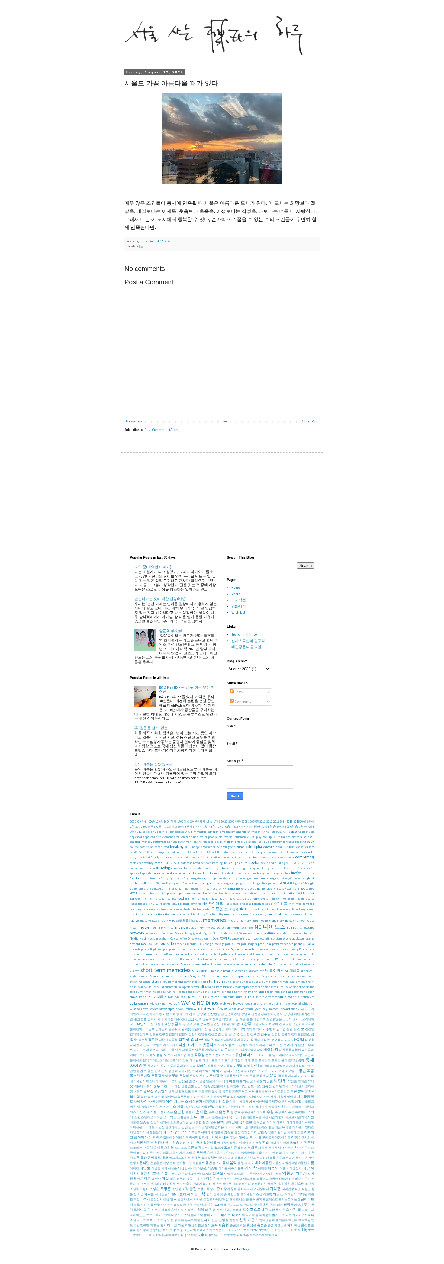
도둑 (149, 1055)
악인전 (160, 1127)
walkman (161, 1003)
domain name (138, 868)
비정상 (217, 1097)
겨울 (242, 1019)
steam (310, 976)
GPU (283, 883)
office (183, 938)
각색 (185, 1014)
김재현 (295, 1034)
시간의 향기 (277, 1117)
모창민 (300, 1071)
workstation (185, 1009)
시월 (310, 1117)
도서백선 (238, 600)
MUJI (171, 928)
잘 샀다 (156, 1179)
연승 (175, 1143)
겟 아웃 (233, 1019)
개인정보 (140, 1019)
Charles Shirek (199, 852)
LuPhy (219, 914)
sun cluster (231, 982)
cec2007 (135, 852)
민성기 (194, 1081)
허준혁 (183, 1225)
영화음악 (276, 1143)
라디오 (283, 1055)
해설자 (283, 1220)
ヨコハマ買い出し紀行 (265, 1230)
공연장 (215, 1024)
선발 (211, 1107)
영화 (265, 1143)
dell (226, 863)
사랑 (260, 1097)
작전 (147, 1179)
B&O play (256, 837)
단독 (172, 1050)
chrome (280, 852)
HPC (311, 889)
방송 (207, 1086)
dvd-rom (203, 868)
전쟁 (163, 1184)
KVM (291, 904)
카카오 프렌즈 (203, 1199)
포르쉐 (237, 1210)
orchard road (138, 944)
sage (256, 959)
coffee (253, 857)
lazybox (141, 909)
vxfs (152, 1003)
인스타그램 (188, 1174)
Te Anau (210, 987)
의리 (247, 1163)
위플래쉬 (240, 1158)
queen (148, 954)
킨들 (150, 1205)
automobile (242, 837)
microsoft (234, 921)
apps (146, 837)
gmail (202, 883)
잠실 (165, 1179)
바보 (232, 1081)
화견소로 (280, 1225)
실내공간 (196, 1122)
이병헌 (155, 1168)
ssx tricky (261, 976)
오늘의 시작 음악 (302, 1143)
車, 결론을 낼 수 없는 (151, 728)
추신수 (138, 1199)
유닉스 (251, 1158)
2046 (303, 821)
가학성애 (176, 1014)
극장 (204, 1029)
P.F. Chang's (206, 944)
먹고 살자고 (224, 1071)
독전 (190, 1055)
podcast (202, 949)
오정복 (169, 1148)
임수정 (267, 1174)
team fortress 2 (225, 987)
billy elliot (227, 842)
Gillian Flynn (164, 883)
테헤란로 (226, 1205)
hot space (278, 889)
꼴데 (237, 1040)
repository (296, 954)
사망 (273, 1097)
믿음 (202, 1081)
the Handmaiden (215, 992)
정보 (235, 1184)
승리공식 (235, 1117)
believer (167, 842)
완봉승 (289, 1148)
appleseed (136, 837)
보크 (188, 1091)
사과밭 (251, 1097)
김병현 (202, 1034)
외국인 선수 (154, 1153)
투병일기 (297, 1205)
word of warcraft (153, 1009)
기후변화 (269, 1029)
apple (292, 832)
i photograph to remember (183, 893)
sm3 (149, 976)
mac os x (236, 914)
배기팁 (225, 1086)
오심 (149, 1148)
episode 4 (135, 873)
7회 (309, 827)
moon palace (306, 921)
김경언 (309, 1029)
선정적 (233, 1107)
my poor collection (218, 928)
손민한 (179, 1112)
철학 (216, 1194)
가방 (159, 1014)
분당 (301, 1091)
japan (215, 899)
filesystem (278, 873)
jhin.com (276, 899)
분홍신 (309, 1091)
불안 (144, 1097)
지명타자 (263, 1189)
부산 (268, 1091)
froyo (186, 878)
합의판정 (265, 1220)
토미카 (254, 1205)
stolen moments (140, 982)
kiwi (235, 904)
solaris (184, 976)
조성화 (144, 1189)
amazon (213, 832)
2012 (269, 821)
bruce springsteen (224, 847)
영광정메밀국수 (227, 1143)
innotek (274, 893)
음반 (208, 1163)
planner (181, 949)
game (208, 878)
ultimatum (227, 997)
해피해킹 (304, 1220)
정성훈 (271, 1184)
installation (287, 893)
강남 (237, 1014)
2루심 (310, 821)
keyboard (184, 904)
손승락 (190, 1112)
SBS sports (280, 959)
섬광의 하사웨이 (257, 1107)
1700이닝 (183, 821)
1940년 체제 (198, 821)
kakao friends (138, 904)
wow (224, 1009)
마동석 (228, 1066)
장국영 (181, 1179)
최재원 (302, 1194)
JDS (244, 899)
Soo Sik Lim (204, 976)
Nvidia (134, 938)
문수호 (244, 1076)
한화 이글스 (248, 1220)
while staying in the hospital (282, 1003)
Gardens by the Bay (235, 878)
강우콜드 (267, 1014)
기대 (228, 1029)
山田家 (147, 1235)
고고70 (286, 1019)
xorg (244, 1009)
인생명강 (175, 1174)
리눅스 (184, 1066)
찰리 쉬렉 (187, 1194)
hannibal (204, 889)
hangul (193, 889)
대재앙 (265, 1050)
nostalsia (283, 933)
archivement (182, 837)
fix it (304, 873)
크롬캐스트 (270, 1199)
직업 (297, 1189)
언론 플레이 (164, 1137)
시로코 (289, 1117)
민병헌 (183, 1081)
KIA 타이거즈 (212, 904)
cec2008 (145, 852)
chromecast (293, 852)
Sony (193, 976)
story (155, 982)
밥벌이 (199, 1086)
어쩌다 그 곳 (295, 1132)
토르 (236, 1205)
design (233, 863)
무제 (236, 1076)
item (193, 899)
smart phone (161, 976)
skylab (134, 976)
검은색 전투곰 (211, 1019)
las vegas (308, 904)
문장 (259, 1076)
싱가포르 (245, 1122)
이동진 (267, 1163)
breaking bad (180, 847)
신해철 (184, 1122)
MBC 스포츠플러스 (182, 921)
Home (222, 421)
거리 (160, 1019)
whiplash (308, 1003)
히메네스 (203, 1230)
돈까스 (210, 1055)
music (180, 927)
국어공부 (149, 1029)
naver (250, 928)
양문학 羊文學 (170, 631)
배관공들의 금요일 (246, 647)
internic (147, 899)
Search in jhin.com (245, 635)
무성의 (184, 1076)
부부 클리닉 (256, 1091)
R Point (170, 954)
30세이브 (171, 827)
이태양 (304, 1168)
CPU (165, 863)
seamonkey (162, 964)
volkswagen (139, 1003)
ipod (180, 899)
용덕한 (201, 1153)
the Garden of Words (297, 987)
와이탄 (262, 1148)
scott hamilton (298, 959)
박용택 (138, 1086)
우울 (259, 1153)
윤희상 (164, 1163)
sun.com (245, 982)
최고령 (267, 1194)
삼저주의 (209, 1101)
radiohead (182, 954)
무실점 (214, 1076)
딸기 (275, 1055)
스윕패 (145, 1117)
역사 (133, 1143)
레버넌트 (196, 1060)
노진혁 (240, 1045)
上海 (304, 1230)
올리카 (218, 1148)
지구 (253, 1189)
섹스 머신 (136, 1112)
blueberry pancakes (282, 842)
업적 (202, 1137)
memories (215, 920)
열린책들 (210, 1143)
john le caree (306, 899)
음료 (202, 1163)
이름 (310, 1163)
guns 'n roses (168, 889)
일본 (216, 1174)
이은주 (239, 1168)
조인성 (176, 1189)
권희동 (186, 1029)
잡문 (173, 1179)
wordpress (170, 1009)
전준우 (171, 1184)
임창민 (288, 1173)
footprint (142, 878)
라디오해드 (296, 1055)
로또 (254, 1060)
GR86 (290, 883)
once (198, 938)
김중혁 (173, 1040)
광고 (239, 1024)
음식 (225, 1163)
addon (161, 832)
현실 (201, 1225)
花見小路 (243, 1235)
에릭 (218, 1137)
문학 (273, 1076)
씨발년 (261, 1122)
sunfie (266, 982)
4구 (241, 827)
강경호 (228, 1014)
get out (302, 878)
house (304, 889)
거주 (177, 1019)
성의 (281, 1107)
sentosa (211, 964)
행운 (156, 1225)
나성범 (297, 1040)
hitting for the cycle (243, 889)
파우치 (156, 1210)
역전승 (149, 1143)
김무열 (163, 1034)
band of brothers (291, 837)
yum (269, 1009)
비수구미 (206, 1097)
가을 (165, 1014)
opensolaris (237, 938)
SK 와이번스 (274, 971)
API (285, 832)
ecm (230, 868)
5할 (287, 827)
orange (310, 938)
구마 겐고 (278, 1024)
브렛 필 (159, 1097)
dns (311, 863)
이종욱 (273, 1168)
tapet (185, 987)
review (147, 959)
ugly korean (211, 997)
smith (174, 976)
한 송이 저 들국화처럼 (185, 1220)
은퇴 (172, 1163)
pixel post (162, 949)
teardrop (240, 987)
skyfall (310, 971)
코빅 (232, 1199)
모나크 (282, 1071)
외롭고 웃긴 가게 (174, 1153)
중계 (227, 1189)
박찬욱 (166, 1086)
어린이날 (281, 1132)
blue (266, 842)
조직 (185, 1189)
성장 (288, 1107)
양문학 (218, 1132)
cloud (171, 857)
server (240, 964)
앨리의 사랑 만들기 (149, 1132)
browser (206, 847)
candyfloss (270, 847)
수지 (285, 1112)
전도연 (283, 1179)
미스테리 (152, 1081)
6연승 (294, 827)
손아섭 (213, 1112)
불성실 (135, 1097)
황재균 (147, 1230)
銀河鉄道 (271, 1235)
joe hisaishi (290, 899)
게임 (225, 1019)
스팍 (208, 1117)
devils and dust (271, 863)
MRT (164, 928)
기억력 (250, 1029)
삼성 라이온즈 (177, 1101)
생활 (298, 1101)
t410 (141, 987)
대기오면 (234, 1050)
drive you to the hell (184, 868)
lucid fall (191, 914)
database (186, 863)
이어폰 (222, 1168)
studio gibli (199, 982)
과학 (223, 1024)
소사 (146, 1112)
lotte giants (170, 914)
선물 (204, 1107)
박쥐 (146, 1086)
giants (151, 883)
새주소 (276, 1101)
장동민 (190, 1179)
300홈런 (159, 827)
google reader (248, 883)
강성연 (255, 1014)
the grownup (196, 992)
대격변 (215, 1050)
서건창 (154, 1107)
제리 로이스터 (294, 1184)
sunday (256, 982)
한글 (214, 1220)
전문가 (305, 1179)
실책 (220, 1122)
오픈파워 (207, 1148)
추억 (146, 1199)
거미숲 (168, 1019)
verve (268, 997)
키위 (143, 1205)
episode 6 (147, 873)
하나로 (286, 1215)
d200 (177, 863)
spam (232, 976)
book (310, 842)
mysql (235, 928)
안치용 (219, 1127)
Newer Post (135, 421)
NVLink (144, 938)
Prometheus (306, 949)
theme (248, 992)
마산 (255, 1066)
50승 (264, 827)
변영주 (138, 1091)
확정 (297, 1225)
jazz (238, 899)
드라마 (260, 1055)
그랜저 (196, 1029)
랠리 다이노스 (152, 1060)
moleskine (291, 921)
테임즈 (213, 1204)
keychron (196, 904)
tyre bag (180, 997)
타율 (157, 1205)
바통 (239, 1081)
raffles (194, 954)
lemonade (203, 909)
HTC (132, 893)
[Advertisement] (222, 504)
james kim (204, 899)
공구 (189, 1024)
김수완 (266, 1034)
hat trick (216, 889)
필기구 (277, 1215)
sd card (145, 964)
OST (157, 944)
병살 (150, 1091)
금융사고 (218, 1029)
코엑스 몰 (242, 1199)
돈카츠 (220, 1055)
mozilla (155, 928)
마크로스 (308, 1066)
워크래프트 (176, 1158)
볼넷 (215, 1091)
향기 (163, 1225)
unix (251, 997)
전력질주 (295, 1179)
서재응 (188, 1107)
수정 (278, 1112)
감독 (192, 1014)
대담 (257, 1050)
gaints (199, 878)
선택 (242, 1107)
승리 (225, 1117)
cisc (303, 852)
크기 (259, 1199)
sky (303, 971)
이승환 (212, 1168)
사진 (152, 1101)
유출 (272, 1158)
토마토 (244, 1205)
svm (292, 982)
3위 (213, 827)
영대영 (243, 1143)
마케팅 (296, 1066)
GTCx (306, 883)
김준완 (153, 1040)
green (298, 883)
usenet (259, 997)
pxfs (132, 954)
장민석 (200, 1179)
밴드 (250, 1086)
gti (312, 883)
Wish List (238, 612)
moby (280, 921)
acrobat (147, 832)
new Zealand (176, 933)
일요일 (238, 1174)
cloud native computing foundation (198, 857)
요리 (189, 1153)
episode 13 (307, 868)
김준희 (163, 1040)
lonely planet (290, 909)
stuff (211, 981)
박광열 (248, 1081)
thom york (273, 992)
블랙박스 (171, 1097)
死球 (194, 1235)
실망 (205, 1122)
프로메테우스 (171, 1215)
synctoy (300, 982)
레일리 (239, 1060)
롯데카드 (154, 1066)
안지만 (209, 1127)
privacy (293, 949)
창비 (198, 1194)
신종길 (145, 1122)
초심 (259, 1194)
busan (240, 847)
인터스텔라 (204, 1174)
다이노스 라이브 (144, 1050)
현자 (207, 1225)
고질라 (158, 1024)
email (259, 868)
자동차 (301, 1174)
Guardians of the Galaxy (145, 889)
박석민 (302, 1081)
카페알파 (219, 1199)
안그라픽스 (172, 1127)
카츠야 (188, 1199)
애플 (271, 1127)
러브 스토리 (171, 1060)
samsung (267, 959)
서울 (140, 246)
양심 (237, 1132)
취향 (166, 1199)
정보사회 (245, 1184)
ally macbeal (199, 832)
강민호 (246, 1014)
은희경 (193, 1163)
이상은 (172, 1168)
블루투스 (184, 1097)
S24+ (235, 959)
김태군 (197, 1040)
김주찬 (142, 1040)
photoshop (136, 949)
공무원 (205, 1024)
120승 (159, 821)
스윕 (137, 1117)
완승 (297, 1148)
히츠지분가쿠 (218, 1230)
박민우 (280, 1081)
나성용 (309, 1040)
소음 (170, 1112)
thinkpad (260, 992)
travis (142, 997)
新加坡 (156, 1235)
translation (307, 992)
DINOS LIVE (298, 863)
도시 (174, 1055)
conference (136, 863)
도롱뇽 (158, 1055)
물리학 (282, 1076)
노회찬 (250, 1045)
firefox (296, 873)
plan (172, 949)
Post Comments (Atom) (162, 430)
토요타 (264, 1205)
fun (192, 878)
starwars (300, 976)
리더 (193, 1066)
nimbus (225, 933)
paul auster (232, 944)
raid (201, 954)
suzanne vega (280, 982)
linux (248, 909)
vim (274, 997)
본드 (201, 1091)
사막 (267, 1097)
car (280, 847)
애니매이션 (239, 1127)
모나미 (273, 1071)
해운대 (293, 1220)
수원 (270, 1112)
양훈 (271, 1132)
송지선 (245, 1112)
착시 (158, 1194)
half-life (183, 889)
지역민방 (288, 1189)
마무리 (238, 1066)
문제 (266, 1076)
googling (262, 883)
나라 (288, 1040)
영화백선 (238, 606)
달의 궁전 (188, 1050)
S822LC (243, 959)
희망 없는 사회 (186, 1230)
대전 (274, 1050)
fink (287, 873)
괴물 (255, 1024)
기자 (259, 1029)
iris (187, 899)
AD (154, 832)
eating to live (218, 868)
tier (283, 992)
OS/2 (151, 944)
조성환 (154, 1189)
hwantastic (157, 893)
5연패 (280, 827)
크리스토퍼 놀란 (289, 1199)
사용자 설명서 (286, 1097)
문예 (252, 1076)
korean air (268, 904)
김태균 (208, 1040)
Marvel (135, 921)
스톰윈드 (183, 1117)
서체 (197, 1107)
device (254, 863)
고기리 (296, 1019)
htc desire (142, 893)
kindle (228, 904)
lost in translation (142, 914)
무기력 (145, 1076)
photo (308, 944)
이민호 (145, 1168)
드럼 (268, 1055)
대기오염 (247, 1050)
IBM (205, 893)
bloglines (257, 842)
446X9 (234, 827)
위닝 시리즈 (226, 1158)
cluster (225, 857)
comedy (277, 857)
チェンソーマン (238, 1230)
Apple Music (306, 832)
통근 (273, 1205)
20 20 (224, 821)
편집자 (227, 1210)
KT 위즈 (281, 904)
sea (153, 964)
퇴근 (280, 1205)
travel (134, 997)
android (241, 832)
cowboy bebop (153, 863)
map (311, 914)
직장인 (305, 1189)
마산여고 (266, 1066)
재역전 (228, 1179)
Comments (242, 702)
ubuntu (191, 997)
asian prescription (202, 837)
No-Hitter (269, 933)
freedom (155, 878)
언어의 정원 (180, 1137)
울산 (143, 1158)
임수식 (257, 1174)
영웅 (258, 1143)
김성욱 (233, 1034)
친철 (180, 1199)
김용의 (285, 1034)
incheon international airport (249, 893)
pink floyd (149, 949)
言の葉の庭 (257, 1235)
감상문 (201, 1014)
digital (286, 863)
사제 (137, 1101)
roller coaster (186, 959)
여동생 (279, 1137)
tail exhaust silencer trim (165, 987)
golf (209, 883)
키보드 (135, 1205)
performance (280, 944)
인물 (164, 1174)
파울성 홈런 (169, 1210)
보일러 (179, 1091)
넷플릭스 (209, 1045)
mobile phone (267, 921)
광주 (247, 1024)
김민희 (193, 1034)
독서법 (182, 1055)
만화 (165, 1071)
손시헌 (201, 1112)
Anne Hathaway (272, 832)
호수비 (216, 1225)
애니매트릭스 (258, 1127)
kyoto (298, 904)
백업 (243, 1086)
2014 (283, 821)
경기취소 (263, 1019)
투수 (307, 1205)
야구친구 (194, 1132)
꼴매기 (245, 1040)
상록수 (234, 1101)
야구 (166, 1132)
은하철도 (182, 1163)
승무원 (257, 1117)
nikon (215, 933)
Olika (191, 938)
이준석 (284, 1168)
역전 (140, 1143)
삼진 (219, 1101)
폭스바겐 (289, 1210)
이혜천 (142, 1174)
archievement (164, 837)
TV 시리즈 (159, 997)
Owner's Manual (186, 944)
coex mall (243, 857)
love (182, 914)
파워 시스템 (185, 1210)
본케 (208, 1091)
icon (215, 893)
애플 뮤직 (281, 1127)
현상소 (192, 1225)
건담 (191, 1019)
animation (254, 832)
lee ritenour (176, 909)
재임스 (237, 1179)
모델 (291, 1071)
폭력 (278, 1210)
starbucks (286, 976)
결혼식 (251, 1019)
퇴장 (287, 1205)
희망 (172, 1230)
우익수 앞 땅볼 (272, 1153)
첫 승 (223, 1194)
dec (203, 863)
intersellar (159, 899)
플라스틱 (197, 1215)
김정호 (305, 1034)
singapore (199, 971)
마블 (247, 1066)
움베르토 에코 (158, 1158)
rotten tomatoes (204, 959)
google (218, 883)
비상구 (195, 1097)
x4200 (232, 1009)
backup (267, 837)
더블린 (296, 1050)
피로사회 (238, 1215)
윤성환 (154, 1163)
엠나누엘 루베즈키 (261, 1137)
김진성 (184, 1040)
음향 (241, 1163)
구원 (289, 1024)
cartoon (289, 847)
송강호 (235, 1112)
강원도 (278, 1014)
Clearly (155, 857)
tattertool (193, 987)
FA (221, 873)
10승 (152, 821)
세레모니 (298, 1107)
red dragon (283, 954)
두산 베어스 (244, 1055)
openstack (252, 938)
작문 (140, 1179)
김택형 (228, 1040)
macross (288, 914)
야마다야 (207, 1132)
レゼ (284, 1230)
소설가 (161, 1112)
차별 (140, 1194)
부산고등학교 (281, 1091)
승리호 (247, 1117)
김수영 (255, 1034)
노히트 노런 (274, 1045)
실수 (213, 1122)
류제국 (174, 1066)
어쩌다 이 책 (147, 1137)
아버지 (309, 1122)
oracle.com (298, 938)
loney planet (306, 909)
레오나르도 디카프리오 (218, 1060)
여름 (288, 1137)
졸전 (193, 1189)
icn (210, 893)
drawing (163, 868)
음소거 (217, 1163)
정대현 (226, 1184)
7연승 (303, 827)
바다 (225, 1081)
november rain (305, 933)
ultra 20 (241, 997)
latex (133, 909)
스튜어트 (197, 1117)
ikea (221, 893)
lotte (159, 914)
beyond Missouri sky (206, 842)
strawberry (167, 982)
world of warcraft (207, 1009)
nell (289, 928)
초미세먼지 (248, 1194)
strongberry (183, 982)
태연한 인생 (191, 1205)
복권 (194, 1091)
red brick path (218, 954)
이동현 (302, 1163)
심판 (235, 1122)
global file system (185, 883)
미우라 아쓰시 (168, 1081)
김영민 (276, 1034)
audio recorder (224, 837)
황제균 (157, 1230)
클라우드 (307, 1199)
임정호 (277, 1174)
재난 (220, 1179)
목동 (310, 1071)
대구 (224, 1050)
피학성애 (265, 1215)
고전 (150, 1024)
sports (249, 976)
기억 (242, 1029)
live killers (259, 909)
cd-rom (309, 847)
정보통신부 (259, 1184)
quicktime (159, 954)
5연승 (272, 827)
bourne (134, 847)
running (225, 959)
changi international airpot (172, 852)
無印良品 (211, 1235)
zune (294, 1009)
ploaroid (191, 949)
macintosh (274, 914)
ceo (153, 852)
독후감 (199, 1055)
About (235, 594)
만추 (158, 1071)
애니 (228, 1127)
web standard (254, 1003)
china (237, 852)
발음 (184, 1086)
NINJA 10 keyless (241, 933)
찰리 (175, 1194)
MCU (199, 921)
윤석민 (145, 1163)
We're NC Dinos (199, 1003)
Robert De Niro (168, 959)
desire (243, 863)
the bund (278, 987)
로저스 (275, 1060)
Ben (174, 842)
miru (254, 921)
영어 (252, 1143)
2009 (245, 821)
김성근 (223, 1034)
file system (264, 873)
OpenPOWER (221, 938)
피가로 (226, 1215)
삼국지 (160, 1101)
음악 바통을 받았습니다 (153, 764)
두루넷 (229, 1055)
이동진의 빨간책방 (284, 1163)
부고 (245, 1091)
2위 (132, 827)
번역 (275, 1086)
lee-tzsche (190, 909)
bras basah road (158, 847)
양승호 (229, 1132)
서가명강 (143, 1107)
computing (304, 857)
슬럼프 (216, 1117)
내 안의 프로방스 (151, 1045)
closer (163, 857)
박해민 (176, 1086)
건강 (184, 1019)
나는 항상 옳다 (274, 1040)
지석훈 (275, 1189)
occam (154, 938)
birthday (239, 842)
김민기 (173, 1034)
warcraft (174, 1003)
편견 (219, 1210)
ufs (200, 997)
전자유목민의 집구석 (248, 641)
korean (256, 904)
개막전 (305, 1014)
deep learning (214, 863)
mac (227, 914)
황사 (140, 1230)
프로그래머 (154, 1215)
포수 (246, 1210)
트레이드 (140, 1210)
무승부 (194, 1076)
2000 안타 (234, 821)
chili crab (227, 852)
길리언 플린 (284, 1029)
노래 (221, 1045)
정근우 (216, 1184)
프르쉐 (185, 1215)
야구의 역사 (179, 1132)
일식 (230, 1174)
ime (227, 893)
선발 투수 (221, 1107)
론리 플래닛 (289, 1060)
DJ (307, 863)
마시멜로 (279, 1066)
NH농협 (190, 933)
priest (285, 949)
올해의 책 (244, 1148)
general (264, 878)
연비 (168, 1143)
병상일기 (161, 1091)
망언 (171, 1071)
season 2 (176, 964)
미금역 (292, 1076)
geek (255, 878)
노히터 (260, 1045)
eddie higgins (241, 868)
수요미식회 (258, 1112)
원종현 (195, 1158)
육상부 (299, 1158)
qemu (139, 954)
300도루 (148, 827)
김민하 (183, 1034)
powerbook (251, 949)
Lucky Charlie (206, 914)
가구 (307, 1009)
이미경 (134, 1168)
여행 (294, 1137)
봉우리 (226, 1091)
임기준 (248, 1174)
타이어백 (167, 1205)
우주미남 (289, 1153)
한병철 (224, 1220)
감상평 (212, 1014)
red (206, 954)
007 (132, 821)
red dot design (236, 954)
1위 (215, 821)
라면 (307, 1055)
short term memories (165, 970)
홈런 (225, 1225)
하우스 (155, 1220)
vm (312, 997)
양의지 (252, 1132)
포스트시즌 (259, 1210)
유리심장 (263, 1158)
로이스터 (264, 1060)
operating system (271, 938)
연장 (183, 1143)
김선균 (212, 1034)
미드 (307, 1076)
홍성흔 (262, 1225)
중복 (234, 1189)
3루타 (188, 827)
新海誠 (166, 1235)
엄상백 (193, 1137)
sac (250, 959)
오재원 (158, 1148)
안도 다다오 (196, 1127)
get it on (292, 878)
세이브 (309, 1107)
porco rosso (214, 949)
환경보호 (307, 1225)
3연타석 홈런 (201, 827)
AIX (187, 832)
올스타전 (230, 1148)
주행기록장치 (207, 1189)
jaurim (224, 899)
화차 (290, 1225)
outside (167, 944)
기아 (235, 1029)
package (219, 944)
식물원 (134, 1122)
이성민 (183, 1168)
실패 (228, 1122)
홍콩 (271, 1225)
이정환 (262, 1168)
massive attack (149, 921)
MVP (202, 928)
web (223, 1003)
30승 (181, 827)
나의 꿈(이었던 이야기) (152, 567)
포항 (272, 1210)
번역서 (283, 1086)
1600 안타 (170, 821)
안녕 (184, 1127)
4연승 (248, 827)
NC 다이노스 (270, 927)
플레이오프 (212, 1215)
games (217, 878)
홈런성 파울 (238, 1225)
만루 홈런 (147, 1071)
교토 (262, 1024)
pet (291, 944)
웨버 (214, 1158)
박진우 (155, 1086)
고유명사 (140, 1024)
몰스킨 (135, 1076)
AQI (152, 837)
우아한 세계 (228, 1153)
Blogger (247, 1249)
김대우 (144, 1034)
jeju (249, 899)
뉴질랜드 (300, 1045)
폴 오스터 (304, 1210)
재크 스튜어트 (258, 1179)
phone (298, 944)
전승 (146, 1184)
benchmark (185, 842)
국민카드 (298, 1024)
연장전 (190, 1143)
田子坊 (222, 1235)
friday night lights (172, 878)
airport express (175, 832)
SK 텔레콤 (292, 971)
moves (134, 928)
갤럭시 (152, 1019)
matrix (163, 921)
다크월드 (162, 1050)
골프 (178, 1024)
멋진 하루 (240, 1071)
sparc (240, 976)
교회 (268, 1024)
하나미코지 (299, 1215)
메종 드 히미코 (258, 1071)
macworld (301, 914)
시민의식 (301, 1117)
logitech (271, 909)
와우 (254, 1148)
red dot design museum (260, 954)
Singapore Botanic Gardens (226, 971)
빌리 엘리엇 (238, 1097)
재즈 (246, 1179)
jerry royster (261, 899)
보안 (171, 1091)
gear (250, 878)
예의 (286, 1143)
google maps (231, 883)
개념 (297, 1014)
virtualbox (285, 997)
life (241, 909)
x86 (239, 1009)
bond (303, 842)
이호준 (154, 1173)
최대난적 (291, 1194)
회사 (165, 1230)
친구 (173, 1199)
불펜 (150, 1097)
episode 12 (294, 868)
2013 (276, 821)
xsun (250, 1009)
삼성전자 (195, 1101)
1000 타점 (141, 821)
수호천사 (301, 1112)
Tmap (289, 992)
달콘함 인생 (203, 1050)
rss (217, 959)
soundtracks (220, 976)
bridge (196, 847)
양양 (244, 1132)
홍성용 (251, 1225)
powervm (275, 949)
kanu (151, 904)
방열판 (215, 1086)
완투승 (305, 1148)
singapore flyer (255, 971)
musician (192, 928)
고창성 (169, 1024)
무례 (175, 1076)
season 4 (200, 964)
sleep (142, 976)
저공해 (273, 1179)
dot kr (151, 868)
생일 (291, 1101)
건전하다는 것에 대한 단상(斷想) (160, 599)
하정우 (165, 1220)
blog (248, 842)
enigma (268, 868)
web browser (235, 1003)
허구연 (172, 1225)
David (196, 863)
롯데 (301, 1060)
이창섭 (293, 1168)
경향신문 (276, 1019)
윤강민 (309, 1158)
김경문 (298, 1029)
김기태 (134, 1034)
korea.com (245, 904)
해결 (275, 1220)
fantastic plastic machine (240, 873)
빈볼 (226, 1097)
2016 (296, 821)
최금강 (278, 1194)
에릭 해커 (230, 1137)
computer (288, 857)
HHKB (226, 889)
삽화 (225, 1101)
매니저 (179, 1071)
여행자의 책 (306, 1137)
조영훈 (165, 1189)
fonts (311, 873)
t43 (146, 987)
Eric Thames (211, 873)
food (132, 878)
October (174, 938)
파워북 (199, 1210)
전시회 (154, 1184)
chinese (246, 852)
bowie (143, 847)
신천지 (154, 1122)
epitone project (177, 873)
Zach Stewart (281, 1009)
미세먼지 (140, 1081)
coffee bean (265, 857)
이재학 (250, 1168)
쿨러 (252, 1199)
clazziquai (143, 857)
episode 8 (160, 873)
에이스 (244, 1137)
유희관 (290, 1158)
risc (155, 959)
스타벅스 (170, 1117)
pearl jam (264, 944)
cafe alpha (254, 847)
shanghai (267, 964)
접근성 (207, 1184)
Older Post (310, 421)
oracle (287, 938)
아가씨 (271, 1122)
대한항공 (285, 1050)
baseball (308, 837)
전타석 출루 (184, 1184)
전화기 (197, 1184)
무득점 (156, 1076)
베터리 (293, 1086)
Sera (232, 964)
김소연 (244, 1034)
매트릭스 (205, 1071)
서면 (162, 1107)
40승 (227, 827)
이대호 (256, 1163)
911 (139, 832)
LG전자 (233, 909)
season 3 (188, 964)
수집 (291, 1112)
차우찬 (149, 1194)
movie (144, 927)
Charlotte (214, 852)
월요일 (205, 1158)
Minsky (246, 921)
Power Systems (232, 949)
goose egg (273, 883)
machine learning (254, 914)
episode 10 (280, 868)
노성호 (230, 1045)
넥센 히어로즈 (190, 1045)
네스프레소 (170, 1045)
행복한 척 (146, 1225)
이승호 (202, 1168)
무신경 (204, 1076)
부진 (294, 1091)
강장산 (288, 1014)
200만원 (253, 821)
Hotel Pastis (292, 889)
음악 (233, 1163)
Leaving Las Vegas (157, 909)
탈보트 (178, 1205)
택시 (203, 1205)
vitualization (301, 997)
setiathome (252, 964)
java (232, 899)
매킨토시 (191, 1071)
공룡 (196, 1024)
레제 (248, 1060)
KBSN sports (163, 904)
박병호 (292, 1081)
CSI (171, 863)
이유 (231, 1168)
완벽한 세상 (276, 1148)
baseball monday (141, 842)
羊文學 (231, 1235)
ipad (174, 899)
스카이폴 (157, 1117)
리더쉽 (202, 1066)
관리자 (231, 1024)
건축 (198, 1019)
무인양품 (226, 1076)
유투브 (280, 1158)
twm (171, 997)
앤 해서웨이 (296, 1127)
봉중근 (236, 1091)
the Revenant (235, 992)
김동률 (154, 1034)
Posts (238, 692)
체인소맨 (233, 1194)
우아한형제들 (246, 1153)
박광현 (257, 1081)
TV (149, 997)
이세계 (192, 1168)
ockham (164, 938)
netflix (297, 928)
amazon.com (228, 832)
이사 (164, 1168)
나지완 (134, 1045)
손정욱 (224, 1112)
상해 (252, 1101)
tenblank (266, 987)
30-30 (138, 827)
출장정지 (156, 1199)
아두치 (280, 1122)
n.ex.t (243, 928)
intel (299, 893)
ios (168, 899)
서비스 (171, 1107)
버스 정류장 (263, 1086)
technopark (253, 987)
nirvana (258, 933)
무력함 (166, 1076)
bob (297, 842)
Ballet (276, 837)
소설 (153, 1112)
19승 (209, 821)
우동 (217, 1153)
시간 (265, 1117)
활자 (133, 1230)
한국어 (206, 1220)
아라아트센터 (295, 1122)
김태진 (218, 1040)
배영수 (234, 1086)
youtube (260, 1009)
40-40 (219, 827)
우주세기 (301, 1153)
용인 (210, 1153)
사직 (144, 1101)
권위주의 (174, 1029)
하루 (146, 1220)
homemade (264, 889)
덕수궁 (305, 1050)
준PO (220, 1189)
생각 (285, 1101)
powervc (264, 949)
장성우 (211, 1179)
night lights (203, 933)
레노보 (184, 1060)
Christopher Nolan (263, 852)
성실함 (272, 1107)
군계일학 (162, 1029)
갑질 (221, 1014)
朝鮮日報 (178, 1235)
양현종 (262, 1132)
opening (207, 938)
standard (273, 976)
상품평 (243, 1101)
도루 (167, 1055)
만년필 (134, 1071)
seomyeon (223, 964)
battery (157, 842)
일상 (223, 1174)
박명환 (268, 1081)
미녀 (301, 1076)
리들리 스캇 (215, 1066)
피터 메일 (252, 1215)
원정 (188, 1158)
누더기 (288, 1045)
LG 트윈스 (219, 909)
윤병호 (134, 1163)
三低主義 (294, 1230)
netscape (308, 928)
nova (292, 933)
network (137, 933)
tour (296, 992)
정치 (280, 1184)
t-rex (308, 982)
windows (136, 1009)
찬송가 (166, 1194)
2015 (289, 821)
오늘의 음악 (138, 1148)
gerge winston (278, 878)
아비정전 (136, 1127)
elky (252, 868)
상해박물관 (263, 1101)
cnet (233, 857)
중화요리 (243, 1189)
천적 (210, 1194)
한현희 (233, 1220)
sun (220, 981)
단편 (178, 1050)
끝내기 (258, 1040)
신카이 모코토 (169, 1122)
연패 (199, 1143)
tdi (202, 987)
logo (279, 909)
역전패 (159, 1143)
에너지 (209, 1137)
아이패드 (149, 1127)
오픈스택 (194, 1148)
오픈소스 (181, 1148)
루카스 (165, 1066)
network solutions (156, 933)
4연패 (256, 827)
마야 (289, 1066)
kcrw (174, 904)
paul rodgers (249, 944)
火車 (201, 1235)
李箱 (187, 1235)
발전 (191, 1086)
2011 (262, 821)
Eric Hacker (195, 873)
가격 (301, 1009)
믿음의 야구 (214, 1081)
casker (300, 847)
